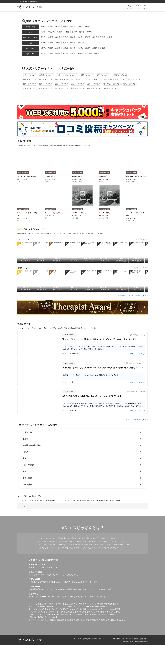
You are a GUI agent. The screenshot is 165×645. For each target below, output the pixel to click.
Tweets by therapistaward (26, 506)
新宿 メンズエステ (103, 75)
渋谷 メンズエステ (133, 79)
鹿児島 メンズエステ (110, 88)
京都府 (57, 43)
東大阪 (101, 181)
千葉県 (66, 32)
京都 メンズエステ (29, 88)
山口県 (57, 48)
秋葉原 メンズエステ (120, 75)
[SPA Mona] (103, 178)
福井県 (94, 37)
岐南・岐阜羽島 (103, 218)
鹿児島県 (88, 53)
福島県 (87, 26)
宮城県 (80, 26)
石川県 (87, 37)
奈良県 (72, 43)
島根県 (72, 48)
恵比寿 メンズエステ (117, 79)
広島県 (43, 48)
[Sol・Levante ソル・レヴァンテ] (28, 217)
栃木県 (81, 32)
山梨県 (109, 37)
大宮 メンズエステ (61, 84)
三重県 (65, 37)
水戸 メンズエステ (100, 79)
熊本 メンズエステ (93, 88)
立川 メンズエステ (29, 84)
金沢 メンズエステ (93, 84)
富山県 (80, 37)
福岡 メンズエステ (87, 75)
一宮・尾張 (75, 218)
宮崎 (18, 181)
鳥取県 (65, 48)
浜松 (18, 220)
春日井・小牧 (130, 181)
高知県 (94, 48)
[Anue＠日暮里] (77, 178)
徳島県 (87, 48)
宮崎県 (72, 53)
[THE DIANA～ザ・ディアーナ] (136, 178)
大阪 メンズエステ (29, 75)
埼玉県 (59, 32)
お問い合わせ (144, 638)
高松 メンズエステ (61, 88)
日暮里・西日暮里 (77, 181)
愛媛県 (102, 48)
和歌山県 (81, 43)
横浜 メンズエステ (45, 84)
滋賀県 (65, 43)
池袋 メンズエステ (29, 79)
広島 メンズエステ (45, 88)
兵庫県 (50, 43)
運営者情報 (135, 638)
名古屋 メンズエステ (46, 75)
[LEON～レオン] (50, 178)
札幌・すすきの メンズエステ (67, 75)
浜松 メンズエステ (77, 84)
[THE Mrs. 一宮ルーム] (79, 214)
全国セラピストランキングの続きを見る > (133, 296)
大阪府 (43, 43)
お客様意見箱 (87, 638)
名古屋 (47, 181)
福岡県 (43, 53)
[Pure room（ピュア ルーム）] (55, 214)
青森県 (50, 26)
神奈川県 (51, 32)
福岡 (46, 218)
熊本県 (80, 53)
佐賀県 (50, 53)
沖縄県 (96, 53)
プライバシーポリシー (105, 638)
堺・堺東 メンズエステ (111, 84)
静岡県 (50, 37)
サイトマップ (77, 638)
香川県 (80, 48)
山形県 (72, 26)
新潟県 (72, 37)
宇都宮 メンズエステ (83, 79)
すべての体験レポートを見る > (137, 420)
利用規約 (94, 638)
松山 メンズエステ (77, 88)
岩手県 (65, 26)
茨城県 (89, 32)
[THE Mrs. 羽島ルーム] (106, 214)
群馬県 (74, 32)
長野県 (102, 37)
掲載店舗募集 (116, 638)
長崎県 (57, 53)
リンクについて (126, 638)
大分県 (65, 53)
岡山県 (50, 48)
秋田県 (57, 26)
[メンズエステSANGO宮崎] (26, 178)
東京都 (43, 32)
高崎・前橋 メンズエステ (64, 79)
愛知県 (43, 37)
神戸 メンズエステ (129, 84)
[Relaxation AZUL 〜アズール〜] (136, 217)
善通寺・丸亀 (130, 220)
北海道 (43, 26)
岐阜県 (57, 37)
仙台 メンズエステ (45, 79)
